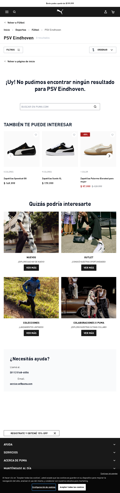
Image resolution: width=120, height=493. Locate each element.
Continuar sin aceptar (109, 473)
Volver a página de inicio (21, 61)
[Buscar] (14, 12)
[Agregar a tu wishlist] (35, 134)
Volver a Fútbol (16, 22)
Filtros (10, 49)
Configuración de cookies (43, 487)
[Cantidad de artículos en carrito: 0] (113, 12)
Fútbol (35, 29)
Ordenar (102, 49)
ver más (31, 267)
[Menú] (7, 12)
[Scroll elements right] (109, 156)
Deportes (20, 29)
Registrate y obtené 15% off (29, 433)
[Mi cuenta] (105, 12)
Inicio (7, 29)
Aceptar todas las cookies (72, 487)
